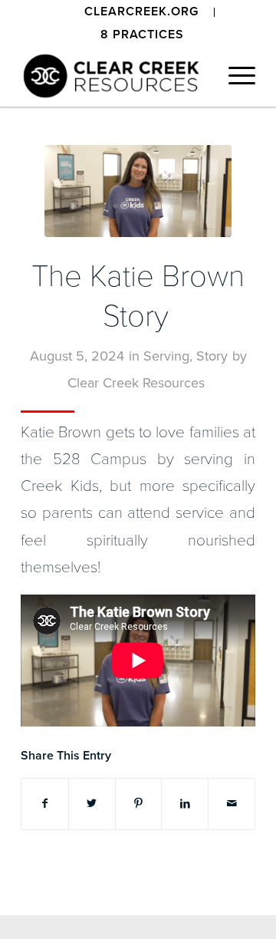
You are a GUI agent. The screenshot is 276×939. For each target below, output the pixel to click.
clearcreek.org (141, 11)
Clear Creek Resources (136, 382)
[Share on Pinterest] (139, 804)
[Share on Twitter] (92, 804)
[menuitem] (142, 12)
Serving (166, 356)
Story (212, 356)
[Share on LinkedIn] (185, 804)
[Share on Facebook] (44, 804)
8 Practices (142, 34)
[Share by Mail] (232, 804)
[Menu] (234, 76)
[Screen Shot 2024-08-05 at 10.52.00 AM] (138, 191)
